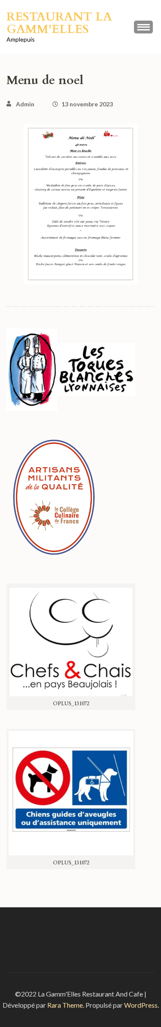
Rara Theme (65, 1005)
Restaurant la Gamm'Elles (59, 23)
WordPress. (141, 1005)
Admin (25, 104)
